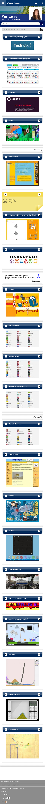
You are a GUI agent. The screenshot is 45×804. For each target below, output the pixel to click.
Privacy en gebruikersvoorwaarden (12, 788)
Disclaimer (4, 794)
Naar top (4, 798)
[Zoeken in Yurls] (41, 23)
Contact (3, 791)
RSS (3, 802)
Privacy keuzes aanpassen (10, 785)
